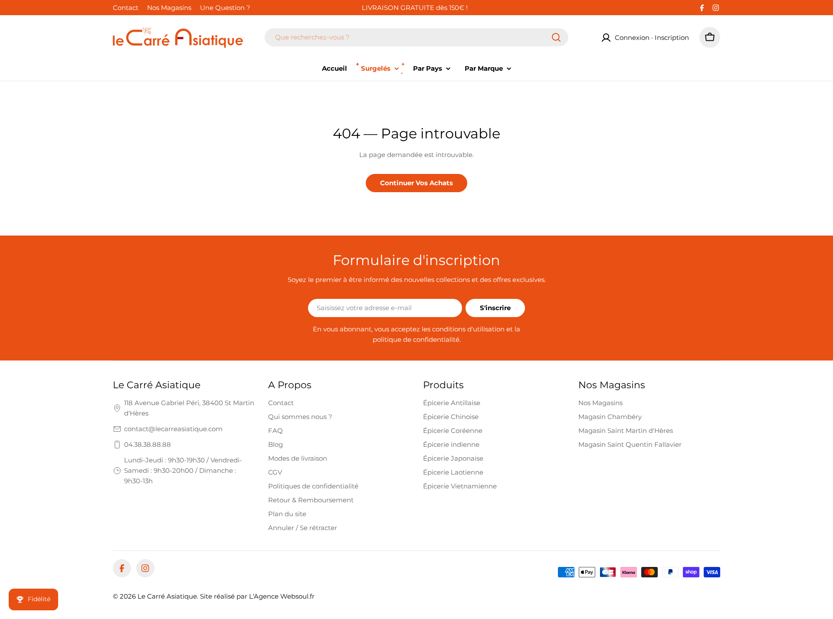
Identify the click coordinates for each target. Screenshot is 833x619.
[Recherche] (556, 37)
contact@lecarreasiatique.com (173, 429)
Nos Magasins (169, 7)
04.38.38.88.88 (147, 444)
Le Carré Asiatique (167, 596)
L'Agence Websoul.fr (282, 596)
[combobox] (416, 37)
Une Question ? (225, 7)
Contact (125, 7)
